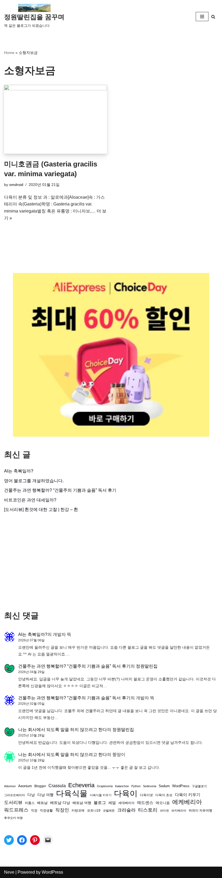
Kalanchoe (122, 786)
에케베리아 (187, 802)
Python (136, 786)
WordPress (181, 786)
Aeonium (25, 786)
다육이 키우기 (187, 794)
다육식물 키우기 (101, 795)
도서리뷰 (13, 802)
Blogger (40, 786)
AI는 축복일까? (18, 471)
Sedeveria (149, 786)
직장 (34, 810)
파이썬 (164, 810)
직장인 (62, 810)
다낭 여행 (45, 795)
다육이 (126, 793)
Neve (9, 872)
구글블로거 (199, 786)
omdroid (16, 184)
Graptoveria (105, 786)
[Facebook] (22, 840)
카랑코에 (77, 810)
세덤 (112, 803)
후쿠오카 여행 (13, 817)
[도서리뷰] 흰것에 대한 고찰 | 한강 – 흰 (41, 509)
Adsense (10, 786)
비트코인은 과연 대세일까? (30, 500)
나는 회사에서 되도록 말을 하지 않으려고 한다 (62, 729)
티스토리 (148, 810)
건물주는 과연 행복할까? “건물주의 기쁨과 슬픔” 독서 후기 (60, 490)
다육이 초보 (163, 795)
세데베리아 (126, 803)
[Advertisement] (111, 562)
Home (9, 52)
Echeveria (81, 785)
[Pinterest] (35, 840)
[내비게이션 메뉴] (202, 16)
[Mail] (48, 840)
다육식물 (71, 793)
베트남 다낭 (60, 803)
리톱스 (30, 803)
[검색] (213, 17)
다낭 (31, 795)
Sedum (164, 786)
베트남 (42, 803)
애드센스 (145, 802)
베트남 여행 (82, 803)
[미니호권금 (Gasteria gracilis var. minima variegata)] (55, 119)
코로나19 (93, 810)
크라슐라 (126, 810)
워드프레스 (16, 810)
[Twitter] (9, 840)
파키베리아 (178, 810)
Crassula (57, 785)
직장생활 (46, 810)
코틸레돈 (109, 810)
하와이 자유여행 (200, 810)
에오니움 (163, 803)
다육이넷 (146, 795)
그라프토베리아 (14, 795)
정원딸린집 (147, 666)
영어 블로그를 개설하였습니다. (34, 480)
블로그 (100, 802)
